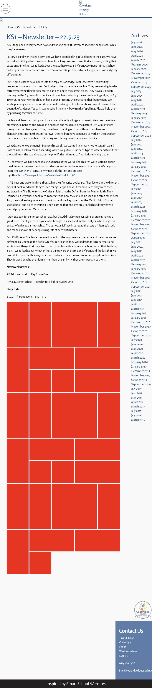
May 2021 (136, 300)
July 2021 (136, 291)
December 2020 (140, 322)
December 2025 (140, 73)
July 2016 (136, 415)
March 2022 (138, 260)
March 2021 (138, 309)
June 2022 (137, 247)
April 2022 (137, 255)
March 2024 (138, 158)
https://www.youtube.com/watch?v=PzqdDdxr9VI (47, 175)
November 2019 (140, 375)
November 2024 (141, 127)
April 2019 (137, 402)
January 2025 (138, 118)
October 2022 (139, 229)
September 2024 (141, 135)
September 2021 (141, 286)
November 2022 (140, 224)
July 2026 (136, 42)
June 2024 (137, 144)
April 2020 (137, 353)
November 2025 (140, 78)
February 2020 (139, 362)
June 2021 (136, 295)
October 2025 (139, 82)
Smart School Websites (86, 683)
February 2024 (139, 162)
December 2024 (140, 122)
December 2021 (140, 273)
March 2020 (138, 358)
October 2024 (139, 131)
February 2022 (139, 264)
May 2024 (137, 149)
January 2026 (138, 69)
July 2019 (136, 389)
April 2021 (137, 304)
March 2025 (138, 109)
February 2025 (139, 113)
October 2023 (139, 180)
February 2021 (139, 313)
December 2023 (140, 171)
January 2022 (138, 269)
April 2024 (137, 153)
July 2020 (136, 340)
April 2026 (137, 56)
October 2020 (139, 331)
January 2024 (138, 167)
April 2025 (137, 104)
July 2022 (136, 242)
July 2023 (136, 189)
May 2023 (136, 198)
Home (10, 27)
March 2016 (138, 420)
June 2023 (136, 193)
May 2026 (137, 51)
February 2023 (139, 211)
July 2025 (136, 91)
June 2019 (137, 393)
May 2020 (137, 349)
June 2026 (137, 47)
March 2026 (138, 60)
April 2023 (137, 202)
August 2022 (138, 238)
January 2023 (138, 215)
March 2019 (138, 406)
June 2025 (137, 96)
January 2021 (138, 318)
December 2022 (140, 220)
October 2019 (139, 380)
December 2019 (140, 371)
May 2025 (137, 100)
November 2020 (141, 326)
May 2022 (137, 251)
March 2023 (138, 207)
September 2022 (141, 233)
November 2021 (140, 278)
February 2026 (139, 64)
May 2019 (137, 398)
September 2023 (141, 184)
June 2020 (137, 344)
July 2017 (136, 411)
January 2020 (139, 366)
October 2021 (139, 282)
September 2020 (141, 335)
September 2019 (141, 384)
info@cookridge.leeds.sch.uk (135, 670)
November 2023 (140, 175)
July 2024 (136, 140)
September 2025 (141, 87)
